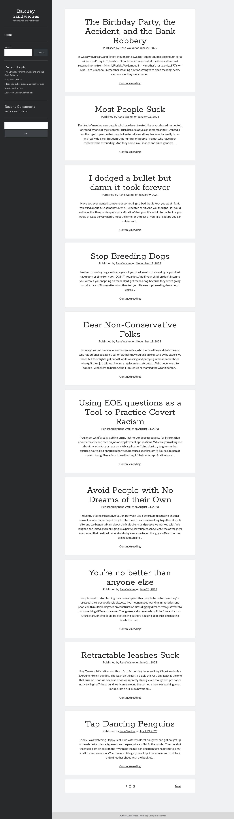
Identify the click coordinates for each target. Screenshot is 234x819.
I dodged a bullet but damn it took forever (24, 83)
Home (8, 34)
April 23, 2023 (148, 731)
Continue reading (130, 83)
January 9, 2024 (148, 194)
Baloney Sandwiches (26, 13)
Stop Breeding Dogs (14, 88)
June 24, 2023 (148, 589)
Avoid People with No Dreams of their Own (130, 495)
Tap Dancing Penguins (130, 724)
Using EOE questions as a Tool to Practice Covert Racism (130, 412)
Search (8, 47)
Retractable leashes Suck (130, 655)
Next (178, 786)
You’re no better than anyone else (130, 578)
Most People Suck (13, 79)
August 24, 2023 (148, 428)
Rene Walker (128, 47)
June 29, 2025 (148, 47)
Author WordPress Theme (133, 815)
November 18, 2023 (148, 263)
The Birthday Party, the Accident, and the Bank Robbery (130, 31)
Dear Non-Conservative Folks (19, 92)
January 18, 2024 (148, 116)
